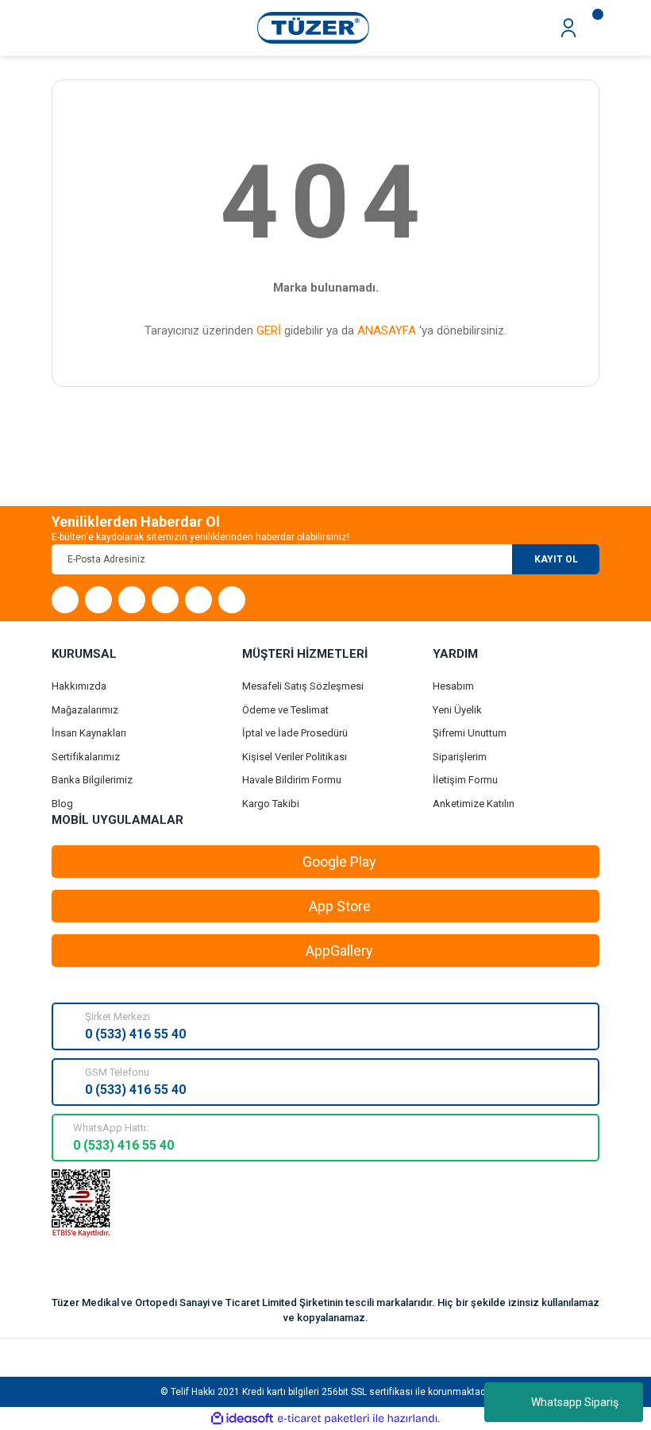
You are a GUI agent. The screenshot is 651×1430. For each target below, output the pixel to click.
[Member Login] (568, 27)
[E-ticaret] (323, 1419)
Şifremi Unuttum (470, 733)
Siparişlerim (460, 757)
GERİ (268, 330)
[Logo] (313, 27)
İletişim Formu (465, 780)
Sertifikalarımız (86, 757)
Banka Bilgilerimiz (92, 780)
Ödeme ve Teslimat (285, 710)
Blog (62, 804)
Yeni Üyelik (457, 710)
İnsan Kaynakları (89, 733)
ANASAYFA (386, 330)
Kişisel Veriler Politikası (294, 757)
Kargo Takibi (270, 804)
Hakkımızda (79, 686)
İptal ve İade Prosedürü (295, 733)
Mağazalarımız (85, 710)
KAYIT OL (556, 559)
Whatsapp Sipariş (574, 1402)
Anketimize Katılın (473, 804)
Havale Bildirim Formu (291, 780)
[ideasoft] (242, 1418)
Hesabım (453, 686)
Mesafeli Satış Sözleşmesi (303, 686)
